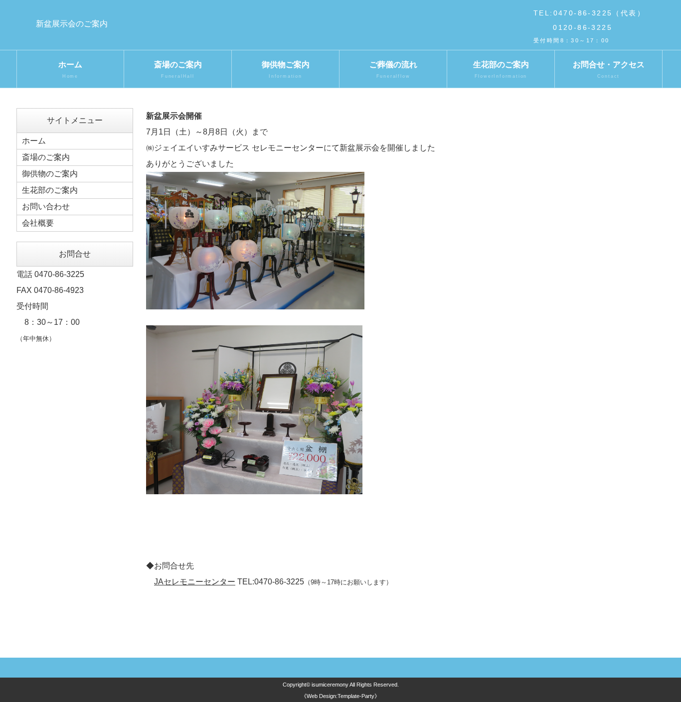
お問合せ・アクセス (609, 69)
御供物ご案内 (286, 69)
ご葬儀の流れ (393, 69)
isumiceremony (330, 685)
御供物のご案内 (50, 173)
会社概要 (38, 223)
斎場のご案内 (178, 69)
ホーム (70, 69)
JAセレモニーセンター (194, 581)
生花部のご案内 (501, 69)
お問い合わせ (46, 206)
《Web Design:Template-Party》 (340, 696)
